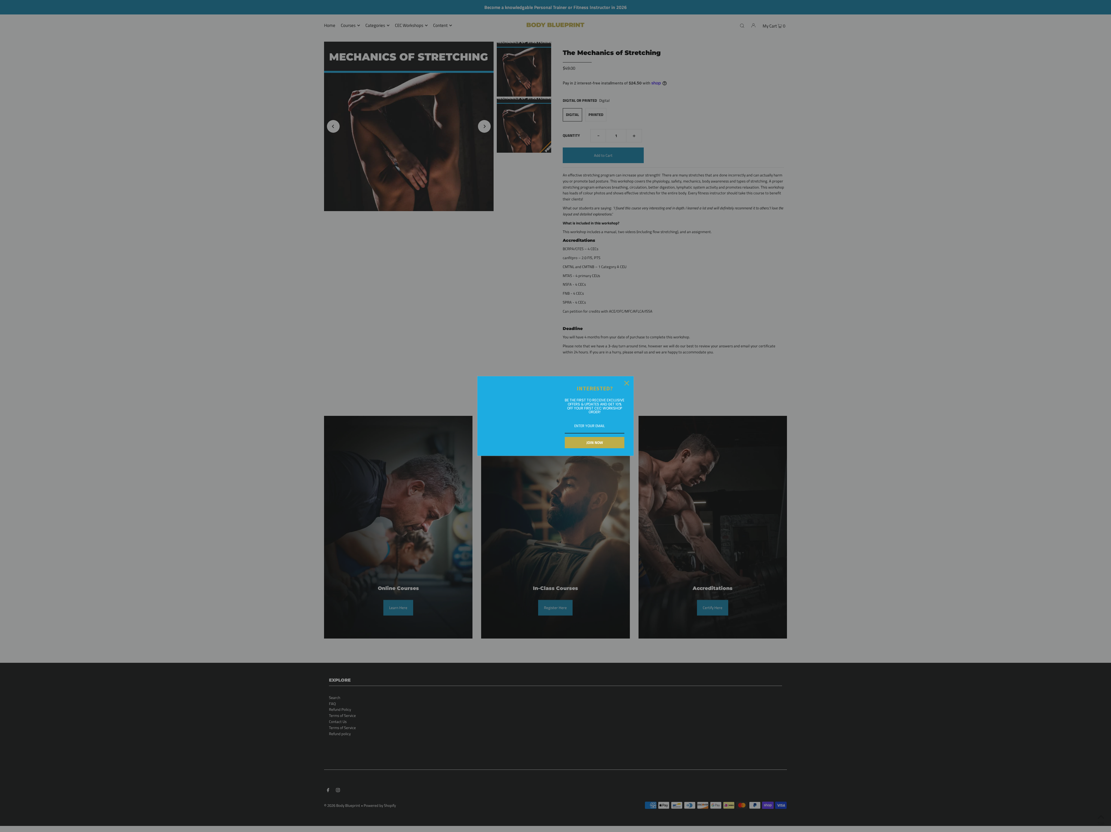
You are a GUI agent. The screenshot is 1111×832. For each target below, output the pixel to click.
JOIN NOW (594, 442)
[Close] (627, 383)
